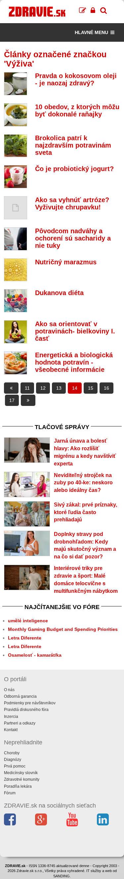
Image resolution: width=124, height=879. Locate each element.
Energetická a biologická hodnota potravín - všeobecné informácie (74, 362)
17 (12, 400)
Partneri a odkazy (19, 723)
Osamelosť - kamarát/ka (35, 655)
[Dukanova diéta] (15, 300)
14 (74, 388)
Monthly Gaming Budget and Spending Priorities (63, 629)
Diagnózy (12, 759)
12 (43, 388)
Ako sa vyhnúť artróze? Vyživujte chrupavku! (72, 203)
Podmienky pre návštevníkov (30, 703)
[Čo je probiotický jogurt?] (15, 176)
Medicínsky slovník (21, 772)
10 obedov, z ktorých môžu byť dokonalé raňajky (77, 110)
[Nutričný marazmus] (15, 270)
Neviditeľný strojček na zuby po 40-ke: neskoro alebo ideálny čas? (83, 482)
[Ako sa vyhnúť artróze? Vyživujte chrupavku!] (15, 207)
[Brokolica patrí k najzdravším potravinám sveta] (15, 145)
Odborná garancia (20, 696)
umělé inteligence (28, 620)
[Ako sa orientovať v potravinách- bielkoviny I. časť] (15, 331)
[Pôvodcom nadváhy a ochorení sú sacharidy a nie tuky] (15, 238)
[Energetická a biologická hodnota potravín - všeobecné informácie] (15, 362)
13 (59, 388)
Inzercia (11, 716)
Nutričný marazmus (66, 262)
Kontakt (11, 729)
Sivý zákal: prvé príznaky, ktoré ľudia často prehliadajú (85, 512)
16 (106, 388)
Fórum (10, 793)
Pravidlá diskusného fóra (26, 709)
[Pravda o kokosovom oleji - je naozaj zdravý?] (15, 83)
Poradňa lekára (18, 786)
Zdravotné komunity (21, 779)
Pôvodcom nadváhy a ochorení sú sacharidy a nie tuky (73, 238)
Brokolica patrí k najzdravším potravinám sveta (73, 145)
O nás (9, 689)
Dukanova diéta (59, 292)
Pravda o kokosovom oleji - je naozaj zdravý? (76, 79)
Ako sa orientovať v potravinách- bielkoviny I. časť (75, 331)
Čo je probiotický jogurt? (74, 168)
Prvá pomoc (14, 766)
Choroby (12, 753)
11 (27, 388)
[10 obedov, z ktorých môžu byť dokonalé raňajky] (15, 114)
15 (90, 388)
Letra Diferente (24, 637)
